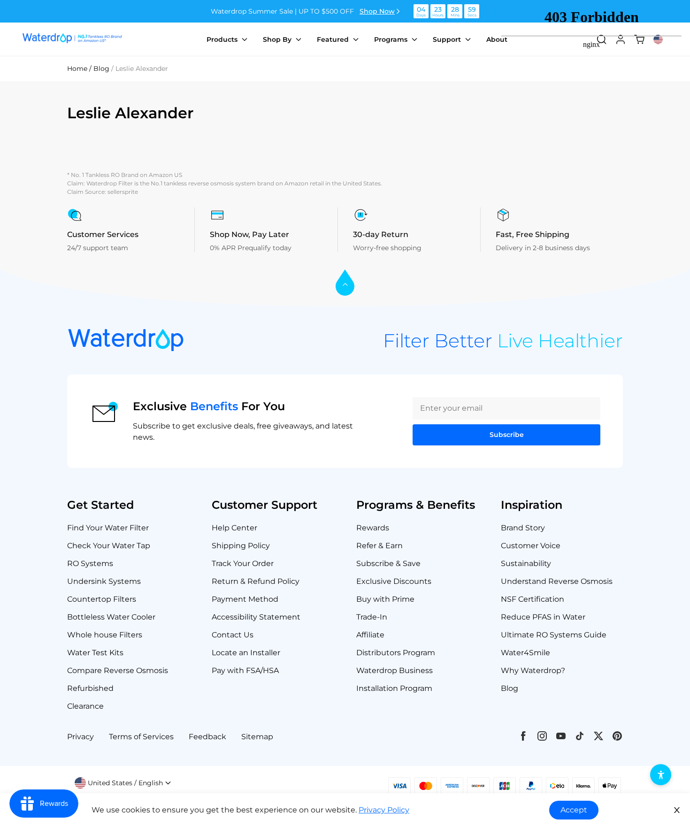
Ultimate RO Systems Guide (553, 634)
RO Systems (90, 563)
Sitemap (257, 736)
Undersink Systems (104, 581)
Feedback (207, 736)
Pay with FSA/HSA (245, 670)
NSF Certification (532, 599)
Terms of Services (141, 736)
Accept (573, 809)
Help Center (234, 527)
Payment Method (245, 599)
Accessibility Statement (256, 617)
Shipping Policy (241, 545)
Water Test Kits (95, 652)
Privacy (80, 736)
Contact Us (232, 634)
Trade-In (371, 617)
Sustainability (526, 563)
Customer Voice (530, 545)
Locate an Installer (246, 652)
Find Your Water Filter (108, 527)
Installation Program (394, 688)
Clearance (85, 706)
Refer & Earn (379, 545)
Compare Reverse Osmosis (117, 670)
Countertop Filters (101, 599)
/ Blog (99, 68)
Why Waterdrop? (533, 670)
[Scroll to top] (345, 283)
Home (77, 68)
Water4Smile (525, 652)
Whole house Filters (104, 634)
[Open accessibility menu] (660, 774)
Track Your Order (243, 563)
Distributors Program (395, 652)
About (496, 39)
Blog (509, 688)
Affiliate (370, 634)
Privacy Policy (384, 809)
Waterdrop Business (394, 670)
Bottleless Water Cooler (111, 617)
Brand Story (523, 527)
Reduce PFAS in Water (543, 617)
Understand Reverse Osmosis (557, 581)
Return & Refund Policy (255, 581)
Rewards (372, 527)
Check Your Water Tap (108, 545)
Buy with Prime (385, 599)
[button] (123, 783)
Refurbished (90, 688)
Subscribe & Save (388, 563)
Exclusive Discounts (393, 581)
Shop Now (377, 11)
